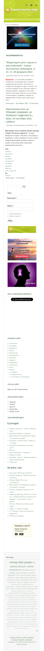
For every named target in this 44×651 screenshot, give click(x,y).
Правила (30, 637)
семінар (27, 615)
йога (35, 604)
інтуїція (25, 621)
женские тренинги (25, 619)
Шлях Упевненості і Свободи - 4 (20, 452)
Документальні (17, 374)
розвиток (19, 591)
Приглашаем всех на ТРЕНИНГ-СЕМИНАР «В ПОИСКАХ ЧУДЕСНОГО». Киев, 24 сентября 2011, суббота (19, 115)
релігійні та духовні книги (27, 604)
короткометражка (28, 617)
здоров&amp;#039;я (14, 593)
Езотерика (12, 346)
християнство (31, 599)
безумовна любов (27, 580)
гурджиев (8, 166)
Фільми (11, 369)
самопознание (15, 604)
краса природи (18, 617)
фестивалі (25, 570)
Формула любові (15, 455)
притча (29, 575)
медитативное (24, 577)
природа (26, 626)
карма (28, 613)
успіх (17, 575)
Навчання (12, 358)
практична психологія (31, 595)
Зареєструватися (15, 214)
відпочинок (26, 593)
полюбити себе (33, 626)
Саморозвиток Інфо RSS (36, 5)
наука (17, 577)
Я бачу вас (13, 462)
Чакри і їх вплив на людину (18, 509)
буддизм (32, 593)
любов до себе (25, 597)
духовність (27, 582)
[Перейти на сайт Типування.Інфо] (22, 286)
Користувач (12, 198)
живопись (32, 597)
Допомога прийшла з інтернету (19, 433)
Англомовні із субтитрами (20, 377)
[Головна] (22, 12)
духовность (9, 154)
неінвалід (11, 577)
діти (22, 593)
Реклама (14, 640)
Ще (37, 630)
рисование (24, 573)
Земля (21, 621)
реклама (33, 577)
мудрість (22, 613)
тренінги (17, 580)
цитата (33, 582)
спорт (18, 573)
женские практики (27, 584)
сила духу (20, 582)
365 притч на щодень (16, 516)
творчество (28, 602)
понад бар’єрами (20, 562)
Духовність (13, 348)
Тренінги (8, 175)
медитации (25, 628)
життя (19, 584)
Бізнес (11, 350)
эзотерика (8, 159)
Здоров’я (12, 360)
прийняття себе (25, 610)
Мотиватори (13, 353)
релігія (16, 595)
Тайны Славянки (29, 608)
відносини (34, 588)
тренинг (7, 156)
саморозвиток (15, 570)
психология (33, 615)
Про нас (12, 450)
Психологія (13, 343)
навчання (10, 617)
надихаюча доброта (14, 597)
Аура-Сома (10, 615)
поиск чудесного (10, 171)
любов (30, 566)
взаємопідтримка (13, 621)
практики (8, 168)
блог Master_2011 (22, 103)
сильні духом (29, 624)
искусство (30, 591)
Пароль (10, 206)
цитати (32, 570)
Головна (7, 24)
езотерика (34, 619)
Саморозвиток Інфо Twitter (31, 5)
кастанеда (8, 163)
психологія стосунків (17, 626)
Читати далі (10, 104)
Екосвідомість (14, 355)
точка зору (17, 615)
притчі (24, 591)
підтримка (21, 595)
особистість (18, 628)
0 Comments (33, 103)
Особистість (13, 365)
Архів (25, 637)
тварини (12, 573)
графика (18, 586)
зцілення (13, 584)
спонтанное (21, 624)
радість (8, 626)
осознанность (9, 161)
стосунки (23, 575)
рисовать (17, 610)
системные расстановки (22, 588)
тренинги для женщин (13, 602)
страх (16, 624)
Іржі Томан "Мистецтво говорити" (20, 473)
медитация (11, 575)
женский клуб (16, 619)
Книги (11, 367)
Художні (14, 372)
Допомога (24, 586)
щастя (34, 575)
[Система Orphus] (22, 536)
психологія (10, 580)
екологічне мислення (14, 599)
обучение (31, 573)
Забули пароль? (15, 216)
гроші (31, 613)
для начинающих (13, 606)
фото (30, 586)
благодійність (10, 595)
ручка (35, 624)
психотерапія (10, 586)
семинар (8, 151)
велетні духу (22, 606)
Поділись (22, 640)
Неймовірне (13, 362)
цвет (29, 621)
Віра (35, 613)
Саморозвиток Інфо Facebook (26, 5)
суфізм (23, 615)
